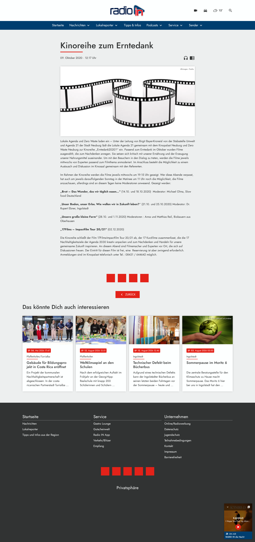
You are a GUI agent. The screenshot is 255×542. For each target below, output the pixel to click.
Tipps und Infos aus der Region (40, 435)
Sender (193, 25)
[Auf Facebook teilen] (111, 278)
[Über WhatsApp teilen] (133, 278)
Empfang (98, 446)
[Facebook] (32, 10)
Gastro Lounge (102, 424)
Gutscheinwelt (101, 429)
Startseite (58, 25)
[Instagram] (39, 10)
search (230, 10)
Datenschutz (171, 429)
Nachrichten (77, 25)
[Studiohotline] (53, 10)
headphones (185, 57)
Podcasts (152, 25)
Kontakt (168, 446)
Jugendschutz (172, 435)
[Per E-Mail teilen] (144, 278)
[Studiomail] (25, 10)
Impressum (170, 452)
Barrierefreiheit (173, 457)
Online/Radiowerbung (177, 424)
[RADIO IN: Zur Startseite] (127, 11)
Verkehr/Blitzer (102, 440)
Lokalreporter (104, 25)
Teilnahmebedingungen (177, 440)
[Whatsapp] (46, 10)
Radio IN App (101, 435)
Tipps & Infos (132, 25)
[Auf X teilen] (122, 278)
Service (173, 25)
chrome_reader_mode (192, 57)
